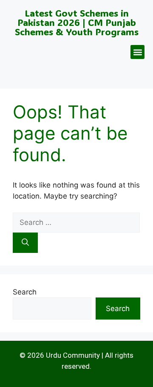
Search (25, 292)
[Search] (25, 243)
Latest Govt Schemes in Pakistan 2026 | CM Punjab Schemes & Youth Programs (77, 22)
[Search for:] (76, 222)
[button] (137, 52)
